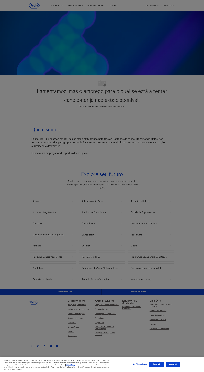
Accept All (172, 364)
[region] (102, 364)
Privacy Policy (70, 365)
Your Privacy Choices (140, 364)
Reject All (156, 364)
